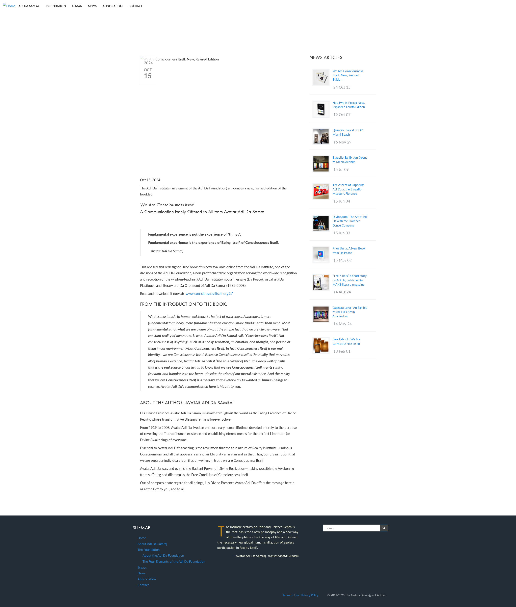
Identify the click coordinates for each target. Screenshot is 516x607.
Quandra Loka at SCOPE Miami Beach (348, 132)
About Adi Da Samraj (152, 543)
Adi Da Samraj (29, 6)
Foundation (56, 6)
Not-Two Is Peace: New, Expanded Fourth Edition (349, 104)
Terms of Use (291, 595)
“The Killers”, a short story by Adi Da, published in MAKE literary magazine (350, 280)
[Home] (11, 5)
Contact (135, 6)
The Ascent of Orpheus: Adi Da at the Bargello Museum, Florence (348, 189)
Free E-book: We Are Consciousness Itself (346, 341)
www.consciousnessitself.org (207, 293)
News (92, 6)
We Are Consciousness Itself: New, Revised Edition (348, 75)
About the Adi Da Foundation (163, 555)
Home (141, 537)
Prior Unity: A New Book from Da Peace (349, 250)
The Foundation (148, 549)
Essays (77, 6)
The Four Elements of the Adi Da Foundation (174, 561)
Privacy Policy (309, 595)
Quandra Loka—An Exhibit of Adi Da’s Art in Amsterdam (350, 311)
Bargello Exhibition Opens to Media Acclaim (350, 159)
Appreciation (113, 6)
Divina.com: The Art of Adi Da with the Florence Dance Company (350, 221)
